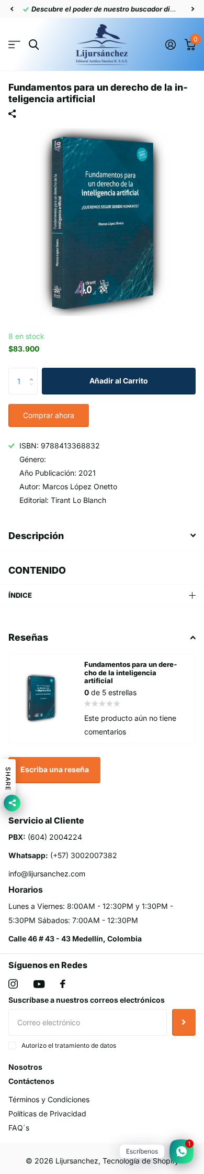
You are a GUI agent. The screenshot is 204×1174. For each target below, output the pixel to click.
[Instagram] (13, 984)
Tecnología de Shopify (141, 1160)
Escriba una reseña (54, 769)
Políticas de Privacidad (47, 1113)
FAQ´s (18, 1127)
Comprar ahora (48, 415)
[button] (11, 9)
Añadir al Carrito (118, 380)
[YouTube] (38, 984)
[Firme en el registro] (170, 44)
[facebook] (62, 984)
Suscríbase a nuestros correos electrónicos (86, 999)
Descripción (36, 535)
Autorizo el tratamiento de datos (68, 1045)
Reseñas (28, 637)
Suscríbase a (184, 1022)
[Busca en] (34, 45)
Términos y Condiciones (48, 1099)
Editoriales (14, 44)
